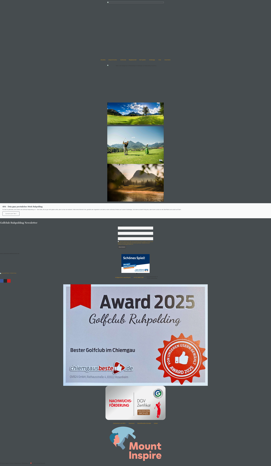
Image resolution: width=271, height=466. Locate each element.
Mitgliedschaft (132, 60)
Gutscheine (167, 60)
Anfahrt (156, 423)
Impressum (132, 423)
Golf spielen (142, 60)
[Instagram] (5, 281)
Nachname (121, 231)
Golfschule (123, 60)
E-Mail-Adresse (122, 236)
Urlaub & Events (112, 60)
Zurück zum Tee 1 (11, 213)
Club (160, 60)
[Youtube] (9, 281)
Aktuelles (103, 60)
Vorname (120, 225)
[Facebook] (2, 281)
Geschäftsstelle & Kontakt (144, 423)
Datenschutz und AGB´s (119, 423)
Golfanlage (152, 60)
